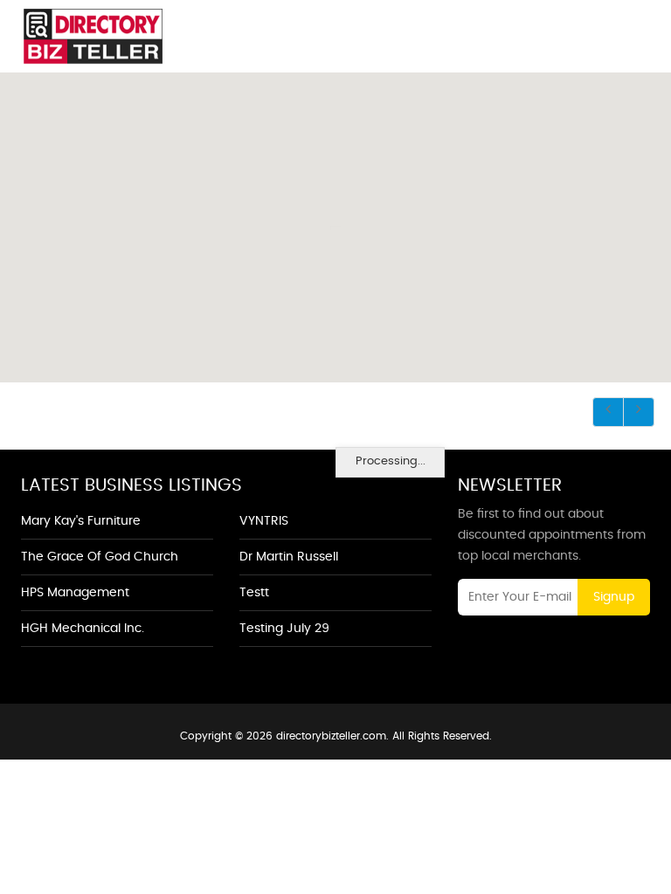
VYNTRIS (263, 521)
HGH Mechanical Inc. (82, 628)
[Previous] (608, 412)
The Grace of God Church (99, 557)
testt (254, 593)
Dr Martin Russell (288, 557)
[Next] (638, 412)
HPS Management (75, 593)
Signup (613, 597)
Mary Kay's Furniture (81, 521)
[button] (333, 218)
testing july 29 (284, 628)
